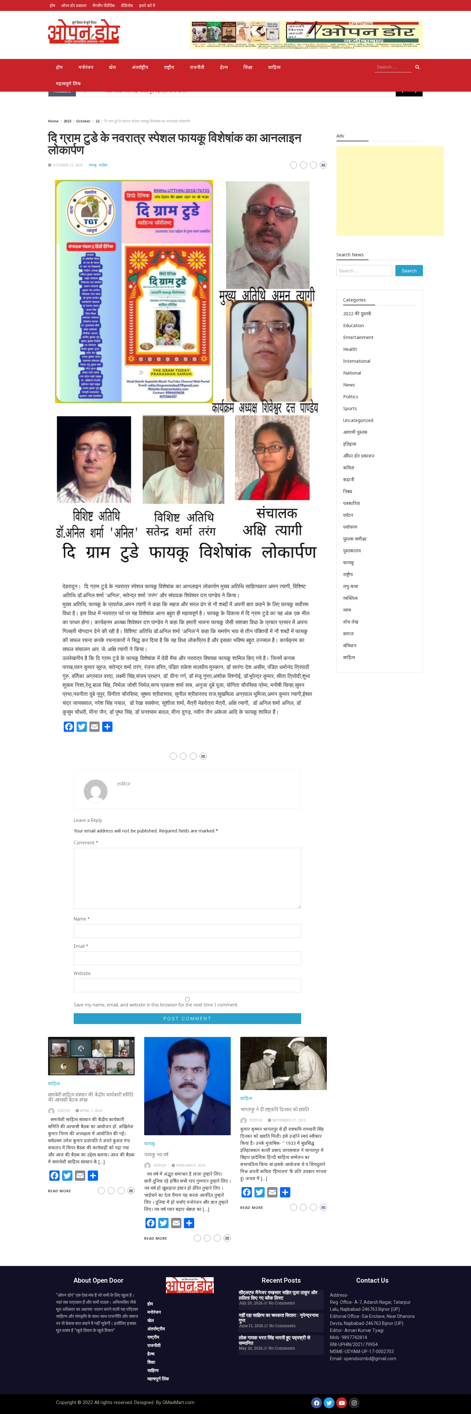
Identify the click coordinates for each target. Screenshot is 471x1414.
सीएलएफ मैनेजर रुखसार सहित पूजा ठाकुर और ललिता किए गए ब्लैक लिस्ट (278, 1295)
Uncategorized (358, 420)
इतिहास (349, 444)
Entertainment (358, 337)
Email (81, 946)
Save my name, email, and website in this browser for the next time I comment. (156, 1005)
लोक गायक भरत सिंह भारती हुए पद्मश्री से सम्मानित (274, 1340)
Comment (86, 842)
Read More (59, 1190)
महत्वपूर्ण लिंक (68, 83)
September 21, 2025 (289, 1120)
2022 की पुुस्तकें (357, 313)
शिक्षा (248, 67)
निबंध (347, 491)
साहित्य (274, 67)
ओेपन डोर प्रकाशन (358, 456)
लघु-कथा (350, 586)
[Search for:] (393, 67)
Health (350, 349)
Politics (350, 396)
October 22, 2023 (68, 165)
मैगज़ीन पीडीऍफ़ (104, 5)
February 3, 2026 (190, 1165)
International (356, 361)
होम (52, 5)
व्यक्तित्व (350, 598)
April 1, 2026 (91, 1110)
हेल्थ (224, 67)
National (352, 373)
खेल (112, 67)
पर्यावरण (350, 527)
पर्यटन (348, 515)
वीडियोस (127, 5)
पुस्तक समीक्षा (355, 539)
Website (82, 973)
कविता (348, 468)
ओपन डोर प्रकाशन (74, 5)
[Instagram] (354, 1402)
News (349, 385)
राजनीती (197, 67)
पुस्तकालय (352, 551)
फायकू (92, 165)
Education (353, 325)
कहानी (348, 479)
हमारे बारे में (147, 5)
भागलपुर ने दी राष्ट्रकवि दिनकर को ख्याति (274, 1109)
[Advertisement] (390, 191)
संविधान (349, 645)
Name (82, 919)
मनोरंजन (85, 67)
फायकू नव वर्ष (156, 1154)
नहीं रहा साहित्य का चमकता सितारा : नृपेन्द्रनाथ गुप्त (278, 1318)
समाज (348, 634)
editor (124, 783)
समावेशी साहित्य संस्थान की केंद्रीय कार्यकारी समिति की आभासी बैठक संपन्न (90, 1097)
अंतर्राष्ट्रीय (140, 67)
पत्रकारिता (351, 503)
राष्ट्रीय (169, 67)
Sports (350, 408)
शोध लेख (350, 622)
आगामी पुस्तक (355, 432)
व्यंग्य (347, 610)
